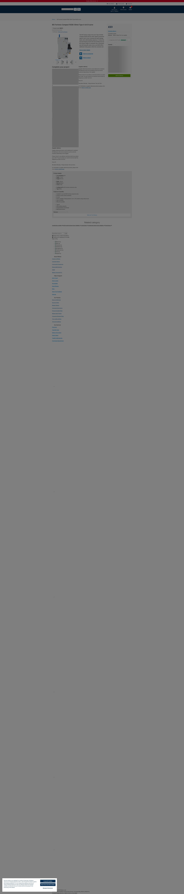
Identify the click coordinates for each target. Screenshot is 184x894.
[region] (29, 885)
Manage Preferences (48, 888)
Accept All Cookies (47, 881)
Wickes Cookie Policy (20, 887)
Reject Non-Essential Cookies (48, 884)
